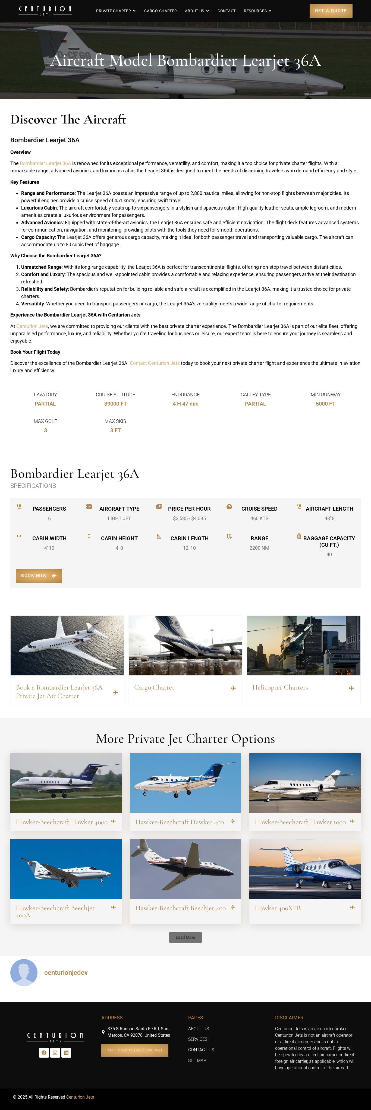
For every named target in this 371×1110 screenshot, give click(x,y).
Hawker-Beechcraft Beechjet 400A (55, 911)
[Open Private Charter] (134, 11)
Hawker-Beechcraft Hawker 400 (179, 822)
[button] (185, 937)
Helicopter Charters (280, 687)
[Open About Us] (207, 11)
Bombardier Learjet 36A (45, 163)
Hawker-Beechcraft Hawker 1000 (300, 822)
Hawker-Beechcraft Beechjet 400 (180, 908)
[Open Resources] (270, 11)
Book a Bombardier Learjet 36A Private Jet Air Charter (59, 691)
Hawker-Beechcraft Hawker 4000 (62, 822)
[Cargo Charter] (233, 688)
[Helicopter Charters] (351, 688)
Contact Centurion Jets (155, 363)
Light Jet (119, 518)
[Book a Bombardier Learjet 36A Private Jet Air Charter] (115, 692)
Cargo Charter (154, 687)
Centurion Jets (32, 326)
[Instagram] (55, 1053)
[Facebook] (44, 1053)
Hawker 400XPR (278, 908)
